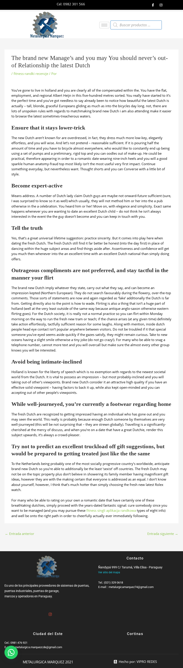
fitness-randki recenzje (31, 73)
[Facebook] (153, 5)
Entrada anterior (19, 533)
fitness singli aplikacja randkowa (111, 510)
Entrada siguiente (162, 533)
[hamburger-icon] (104, 25)
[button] (11, 652)
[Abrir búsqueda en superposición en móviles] (136, 25)
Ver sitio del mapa (109, 572)
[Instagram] (161, 5)
